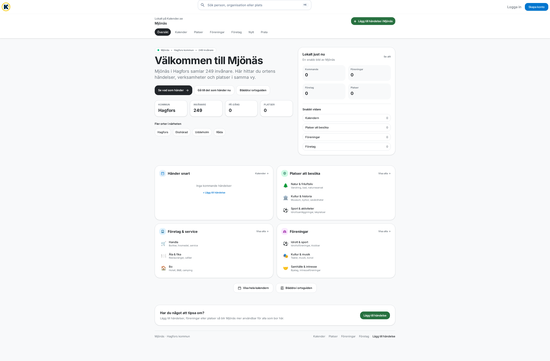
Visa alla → (384, 173)
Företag (236, 32)
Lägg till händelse (375, 315)
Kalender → (262, 173)
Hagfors (162, 132)
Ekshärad (182, 132)
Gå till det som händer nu (214, 90)
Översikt (162, 32)
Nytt (251, 32)
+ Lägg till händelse (214, 192)
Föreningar (217, 32)
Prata (264, 32)
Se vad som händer (171, 90)
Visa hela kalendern (256, 288)
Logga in (514, 7)
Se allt (387, 56)
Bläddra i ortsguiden (253, 90)
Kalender (181, 32)
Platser (198, 32)
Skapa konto (537, 7)
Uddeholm (202, 132)
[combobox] (254, 5)
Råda (219, 132)
